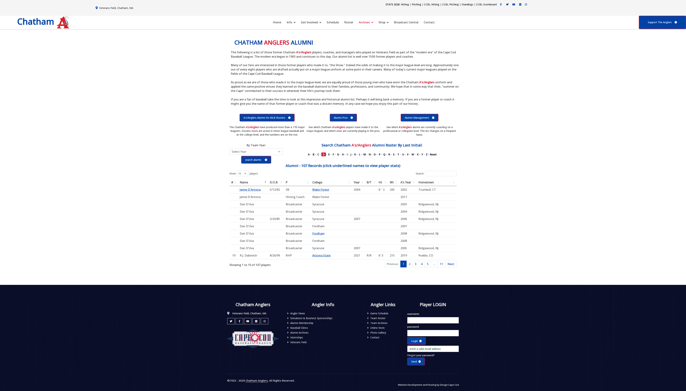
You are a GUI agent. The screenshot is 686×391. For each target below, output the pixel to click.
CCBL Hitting (431, 4)
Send (414, 361)
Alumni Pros (341, 117)
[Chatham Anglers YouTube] (248, 321)
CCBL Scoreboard (486, 4)
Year (357, 182)
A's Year (406, 182)
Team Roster (378, 318)
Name (244, 182)
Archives (364, 22)
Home (277, 22)
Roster (348, 22)
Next (451, 264)
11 (441, 264)
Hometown (426, 182)
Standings (467, 4)
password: (413, 326)
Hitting (405, 4)
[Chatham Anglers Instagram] (526, 4)
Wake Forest (320, 190)
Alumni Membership (301, 323)
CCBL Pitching (450, 4)
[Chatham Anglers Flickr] (520, 4)
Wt (392, 182)
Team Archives (378, 323)
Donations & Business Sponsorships (311, 318)
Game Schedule (379, 313)
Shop (382, 22)
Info (289, 22)
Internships (296, 337)
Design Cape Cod (449, 384)
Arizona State (321, 255)
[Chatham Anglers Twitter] (507, 4)
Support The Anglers (660, 22)
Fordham (318, 233)
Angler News (297, 313)
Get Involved (309, 22)
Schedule (333, 22)
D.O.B (274, 182)
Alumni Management (417, 117)
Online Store (377, 327)
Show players (243, 173)
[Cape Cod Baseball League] (253, 338)
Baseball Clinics (299, 327)
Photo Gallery (378, 332)
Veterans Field (298, 342)
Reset (433, 154)
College (317, 182)
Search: (420, 173)
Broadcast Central (406, 22)
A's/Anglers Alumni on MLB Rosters (264, 117)
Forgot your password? (421, 355)
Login (414, 341)
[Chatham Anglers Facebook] (501, 4)
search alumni (253, 159)
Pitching (416, 4)
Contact (429, 22)
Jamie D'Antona (250, 190)
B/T (369, 182)
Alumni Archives (299, 332)
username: (413, 314)
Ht (380, 182)
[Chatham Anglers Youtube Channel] (514, 4)
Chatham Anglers (257, 380)
